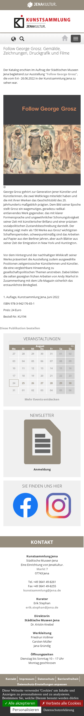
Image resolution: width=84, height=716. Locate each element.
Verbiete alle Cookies (63, 703)
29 (60, 383)
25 (23, 383)
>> (72, 346)
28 (51, 383)
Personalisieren (26, 709)
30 (70, 383)
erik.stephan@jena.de (42, 607)
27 (42, 383)
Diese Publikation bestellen (20, 328)
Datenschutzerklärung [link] (58, 710)
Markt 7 (42, 569)
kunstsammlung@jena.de (42, 590)
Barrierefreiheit (68, 679)
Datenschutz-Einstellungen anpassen (42, 684)
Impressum (26, 679)
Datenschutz (46, 679)
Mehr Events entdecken (42, 399)
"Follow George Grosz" (61, 74)
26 (32, 383)
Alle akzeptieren (21, 703)
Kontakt (11, 679)
